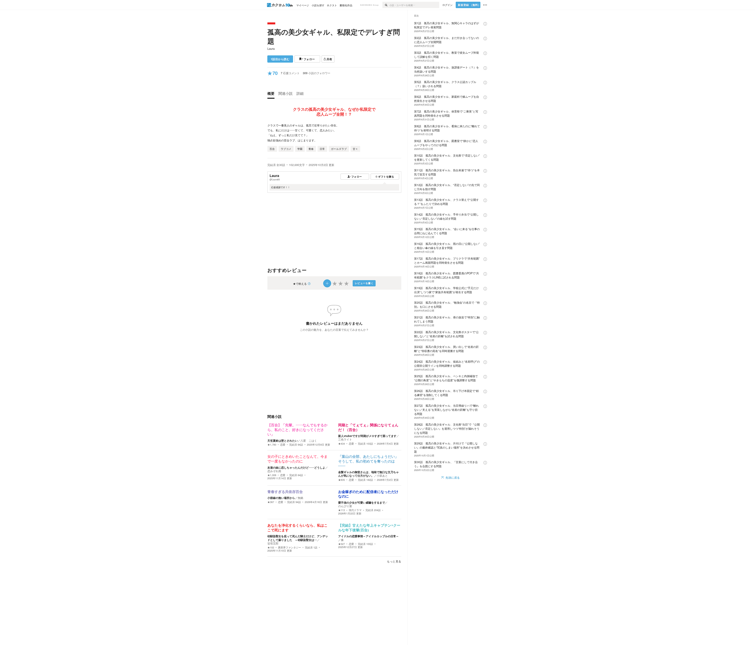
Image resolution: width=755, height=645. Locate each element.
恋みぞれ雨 (274, 471)
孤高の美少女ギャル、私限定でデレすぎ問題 (333, 36)
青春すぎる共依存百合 (285, 492)
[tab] (271, 94)
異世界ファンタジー (289, 547)
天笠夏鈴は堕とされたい (282, 440)
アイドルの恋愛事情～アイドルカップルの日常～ (368, 536)
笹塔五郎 (272, 543)
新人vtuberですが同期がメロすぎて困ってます (367, 436)
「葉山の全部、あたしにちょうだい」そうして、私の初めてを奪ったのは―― (368, 461)
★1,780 (271, 444)
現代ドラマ (355, 510)
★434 (341, 443)
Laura (271, 49)
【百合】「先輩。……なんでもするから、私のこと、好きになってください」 (297, 429)
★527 (341, 543)
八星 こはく (308, 440)
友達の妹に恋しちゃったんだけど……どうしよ (296, 467)
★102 (270, 547)
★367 (270, 502)
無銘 (300, 498)
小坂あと (382, 475)
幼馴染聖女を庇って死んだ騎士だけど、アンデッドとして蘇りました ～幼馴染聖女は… (297, 538)
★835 (341, 479)
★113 (341, 510)
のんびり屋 (345, 506)
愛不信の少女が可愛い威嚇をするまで (361, 502)
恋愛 (282, 444)
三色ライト (345, 439)
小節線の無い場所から (281, 498)
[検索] (385, 5)
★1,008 (271, 475)
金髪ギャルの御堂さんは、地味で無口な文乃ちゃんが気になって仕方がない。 (368, 473)
